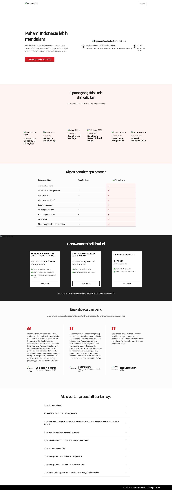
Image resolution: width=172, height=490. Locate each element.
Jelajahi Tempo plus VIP (101, 293)
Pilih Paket (45, 284)
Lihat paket (153, 488)
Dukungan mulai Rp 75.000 (39, 59)
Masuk (142, 4)
